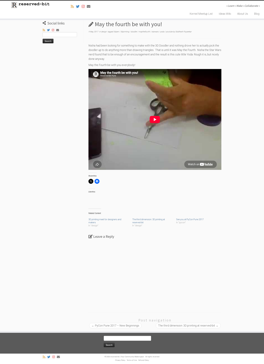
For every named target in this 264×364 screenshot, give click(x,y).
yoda (162, 32)
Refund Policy (143, 360)
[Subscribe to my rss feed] (73, 6)
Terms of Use (132, 360)
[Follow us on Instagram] (84, 6)
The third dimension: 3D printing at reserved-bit (188, 325)
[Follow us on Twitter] (79, 6)
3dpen (116, 32)
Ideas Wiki (225, 13)
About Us (242, 13)
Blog (256, 13)
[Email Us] (89, 6)
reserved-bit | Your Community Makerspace (127, 357)
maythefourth (144, 32)
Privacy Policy (120, 360)
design (104, 32)
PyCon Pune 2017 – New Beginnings (115, 325)
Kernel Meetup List (201, 13)
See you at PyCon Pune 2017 (190, 219)
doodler (134, 32)
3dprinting (125, 32)
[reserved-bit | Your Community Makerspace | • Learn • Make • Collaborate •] (30, 5)
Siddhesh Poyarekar (183, 32)
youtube (169, 32)
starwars (155, 32)
